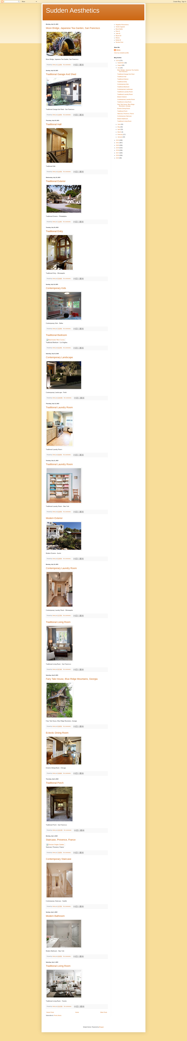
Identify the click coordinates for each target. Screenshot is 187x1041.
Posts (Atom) (57, 1015)
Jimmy (118, 50)
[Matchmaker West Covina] (55, 340)
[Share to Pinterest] (83, 65)
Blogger (101, 1027)
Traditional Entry (54, 231)
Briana (118, 38)
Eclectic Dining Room (57, 732)
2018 (117, 150)
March (120, 132)
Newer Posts (50, 1012)
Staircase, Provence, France (61, 839)
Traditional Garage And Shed (61, 74)
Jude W (118, 33)
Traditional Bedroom (56, 335)
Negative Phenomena (122, 24)
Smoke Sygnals (120, 27)
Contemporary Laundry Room (61, 568)
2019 (117, 148)
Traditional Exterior (55, 181)
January (120, 137)
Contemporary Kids (56, 288)
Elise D (118, 31)
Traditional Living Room (58, 622)
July (119, 68)
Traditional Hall (53, 124)
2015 (117, 158)
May (119, 127)
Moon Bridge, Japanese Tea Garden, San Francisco (73, 28)
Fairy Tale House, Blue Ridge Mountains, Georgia (72, 679)
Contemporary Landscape (59, 357)
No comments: (67, 64)
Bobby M (118, 40)
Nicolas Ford (119, 42)
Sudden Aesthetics (72, 10)
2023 (117, 60)
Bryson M (118, 35)
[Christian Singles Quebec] (55, 844)
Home (77, 1012)
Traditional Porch (55, 782)
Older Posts (103, 1012)
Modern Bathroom (55, 916)
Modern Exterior (54, 518)
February (120, 134)
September (121, 63)
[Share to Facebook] (81, 65)
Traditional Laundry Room (59, 407)
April (119, 129)
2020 (117, 145)
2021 (117, 142)
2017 (117, 153)
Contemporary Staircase (58, 859)
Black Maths (119, 29)
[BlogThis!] (76, 65)
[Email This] (74, 65)
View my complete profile (121, 53)
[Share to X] (78, 65)
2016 (117, 155)
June (119, 124)
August (120, 65)
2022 (117, 140)
